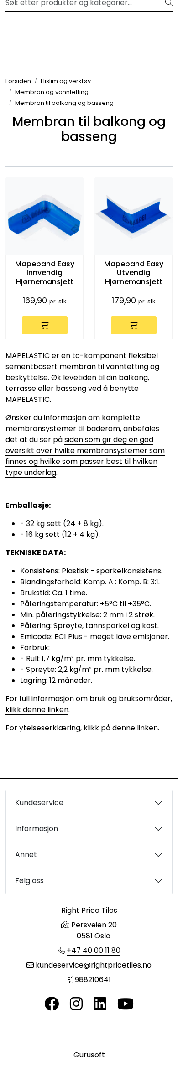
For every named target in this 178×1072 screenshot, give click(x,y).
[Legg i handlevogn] (45, 325)
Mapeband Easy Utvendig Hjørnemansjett (133, 273)
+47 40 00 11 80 (93, 950)
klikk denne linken (36, 709)
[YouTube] (125, 1004)
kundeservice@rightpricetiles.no (94, 965)
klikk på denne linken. (120, 728)
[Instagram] (76, 1004)
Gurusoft (89, 1055)
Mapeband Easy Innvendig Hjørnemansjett (44, 273)
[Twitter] (51, 1004)
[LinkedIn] (100, 1004)
